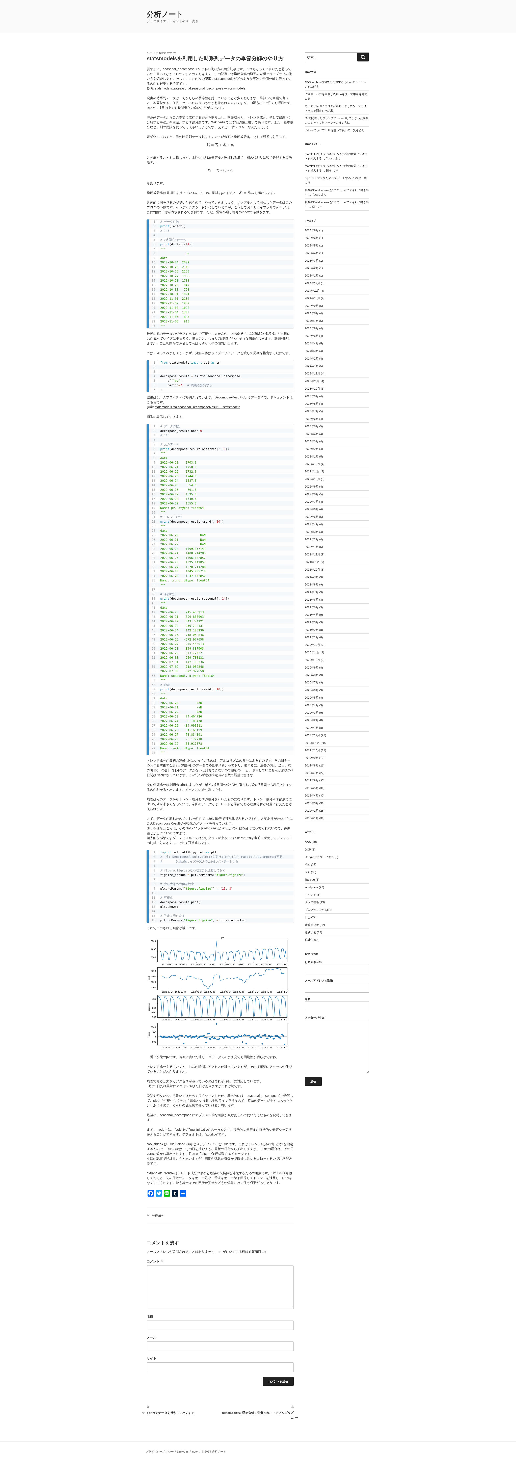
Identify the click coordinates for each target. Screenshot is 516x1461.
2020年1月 (311, 727)
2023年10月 (312, 388)
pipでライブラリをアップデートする (328, 178)
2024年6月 (311, 328)
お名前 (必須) (313, 962)
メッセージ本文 (315, 1017)
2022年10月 (312, 479)
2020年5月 (311, 697)
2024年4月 (311, 343)
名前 (150, 1316)
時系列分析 (157, 1215)
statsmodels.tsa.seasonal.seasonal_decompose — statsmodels (200, 88)
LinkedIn (182, 1451)
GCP (308, 849)
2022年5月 (311, 516)
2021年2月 (311, 629)
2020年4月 (311, 705)
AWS (308, 841)
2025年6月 (311, 237)
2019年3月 (311, 803)
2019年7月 (311, 773)
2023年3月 (311, 441)
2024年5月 (311, 335)
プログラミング (315, 909)
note (195, 1451)
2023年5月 (311, 426)
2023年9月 (311, 396)
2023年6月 (311, 418)
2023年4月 (311, 434)
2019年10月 (312, 750)
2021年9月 (311, 577)
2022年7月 (311, 501)
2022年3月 (311, 531)
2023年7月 (311, 411)
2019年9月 (311, 757)
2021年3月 (311, 622)
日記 (307, 917)
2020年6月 (311, 690)
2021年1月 (311, 637)
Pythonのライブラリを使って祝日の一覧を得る (334, 130)
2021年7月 (311, 592)
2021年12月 (312, 554)
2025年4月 (311, 253)
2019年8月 (311, 765)
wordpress (311, 887)
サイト (151, 1358)
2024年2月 (311, 358)
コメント (155, 1261)
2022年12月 (312, 464)
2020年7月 (311, 682)
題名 (307, 999)
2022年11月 (312, 471)
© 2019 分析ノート (214, 1451)
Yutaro (171, 52)
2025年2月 (311, 268)
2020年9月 (311, 667)
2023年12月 (312, 373)
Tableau (310, 879)
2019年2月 (311, 810)
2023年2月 (311, 448)
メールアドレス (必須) (319, 980)
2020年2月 (311, 720)
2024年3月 (311, 351)
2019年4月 (311, 795)
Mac (307, 864)
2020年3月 (311, 712)
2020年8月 (311, 675)
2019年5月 (311, 788)
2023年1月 (311, 456)
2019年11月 (312, 743)
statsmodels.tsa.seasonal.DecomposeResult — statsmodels (197, 407)
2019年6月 (311, 780)
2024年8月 (311, 313)
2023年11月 (312, 381)
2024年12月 (312, 283)
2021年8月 (311, 584)
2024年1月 (311, 366)
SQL (307, 872)
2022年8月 (311, 494)
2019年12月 (312, 735)
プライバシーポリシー (160, 1451)
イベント (310, 894)
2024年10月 (312, 298)
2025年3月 (311, 260)
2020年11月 (312, 652)
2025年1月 (311, 275)
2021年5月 (311, 607)
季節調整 (238, 122)
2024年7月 (311, 320)
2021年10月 (312, 569)
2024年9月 (311, 305)
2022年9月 (311, 486)
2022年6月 (311, 509)
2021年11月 (312, 562)
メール (151, 1337)
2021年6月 (311, 599)
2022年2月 (311, 539)
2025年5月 (311, 245)
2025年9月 (311, 230)
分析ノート (165, 14)
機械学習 (310, 932)
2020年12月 (312, 644)
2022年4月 (311, 524)
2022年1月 (311, 546)
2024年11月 (312, 290)
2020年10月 (312, 659)
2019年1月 (311, 818)
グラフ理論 (312, 902)
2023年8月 (311, 403)
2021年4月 (311, 614)
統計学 (309, 939)
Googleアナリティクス (319, 857)
